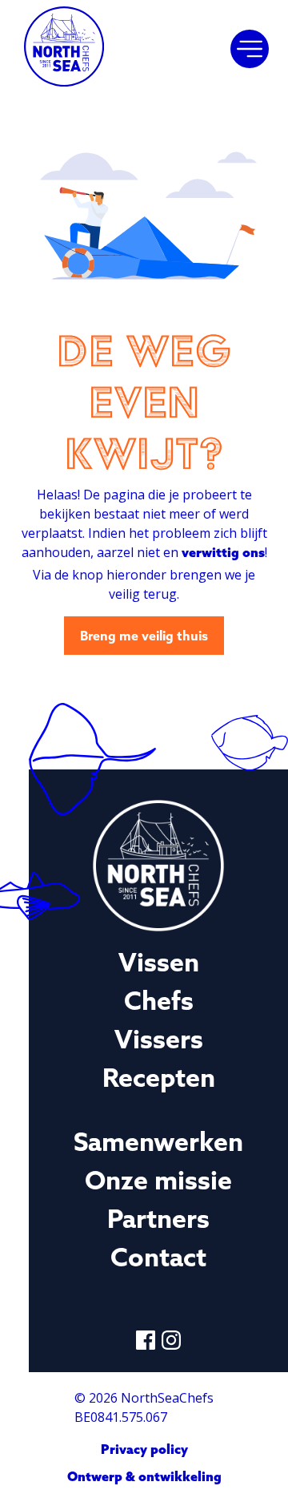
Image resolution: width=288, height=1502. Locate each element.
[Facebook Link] (145, 1340)
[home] (64, 48)
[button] (249, 49)
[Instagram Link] (171, 1340)
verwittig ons (223, 552)
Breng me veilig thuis (144, 636)
